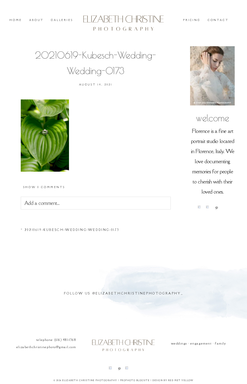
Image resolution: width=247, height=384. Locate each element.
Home (15, 20)
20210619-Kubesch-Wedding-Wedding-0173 (72, 230)
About (36, 20)
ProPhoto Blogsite (135, 380)
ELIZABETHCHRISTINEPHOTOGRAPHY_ (139, 293)
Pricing (191, 20)
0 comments (44, 187)
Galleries (62, 20)
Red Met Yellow (180, 380)
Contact (218, 20)
